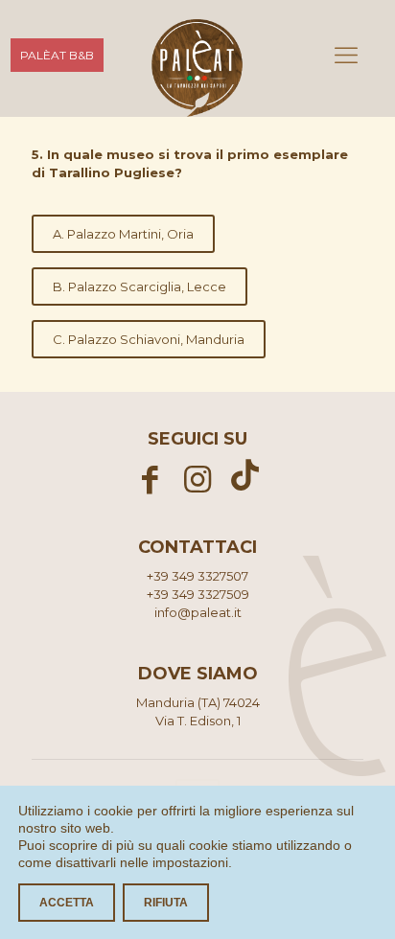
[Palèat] (197, 57)
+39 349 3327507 (197, 576)
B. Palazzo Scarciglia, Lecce (139, 286)
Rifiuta (166, 902)
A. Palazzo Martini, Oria (123, 233)
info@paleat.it (198, 612)
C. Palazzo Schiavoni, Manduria (148, 339)
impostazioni (190, 862)
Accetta (66, 902)
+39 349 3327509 (198, 594)
